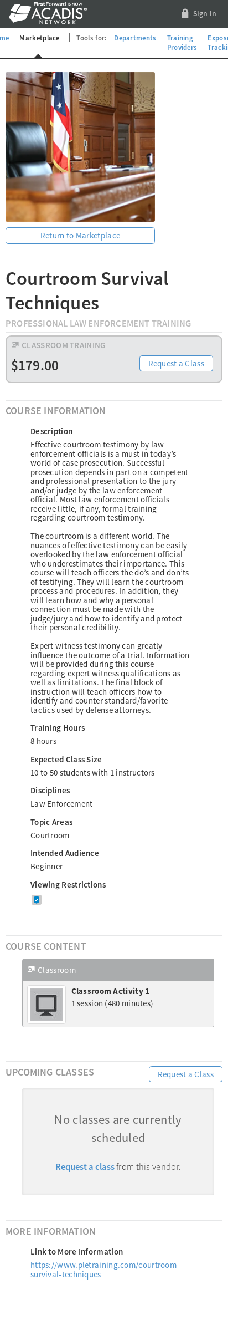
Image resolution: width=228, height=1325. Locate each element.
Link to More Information (76, 1251)
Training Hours (57, 727)
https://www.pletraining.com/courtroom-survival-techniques (104, 1270)
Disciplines (50, 790)
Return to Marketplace (80, 235)
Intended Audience (64, 853)
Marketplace (39, 37)
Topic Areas (51, 822)
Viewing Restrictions (68, 884)
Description (51, 431)
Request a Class (176, 363)
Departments (135, 37)
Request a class (85, 1167)
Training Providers (182, 42)
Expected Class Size (66, 759)
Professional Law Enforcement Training (98, 323)
